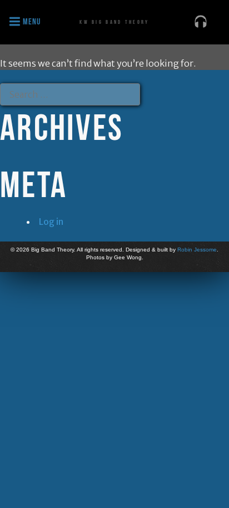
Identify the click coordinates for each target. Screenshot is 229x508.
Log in (51, 221)
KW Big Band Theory (114, 22)
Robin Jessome (197, 250)
